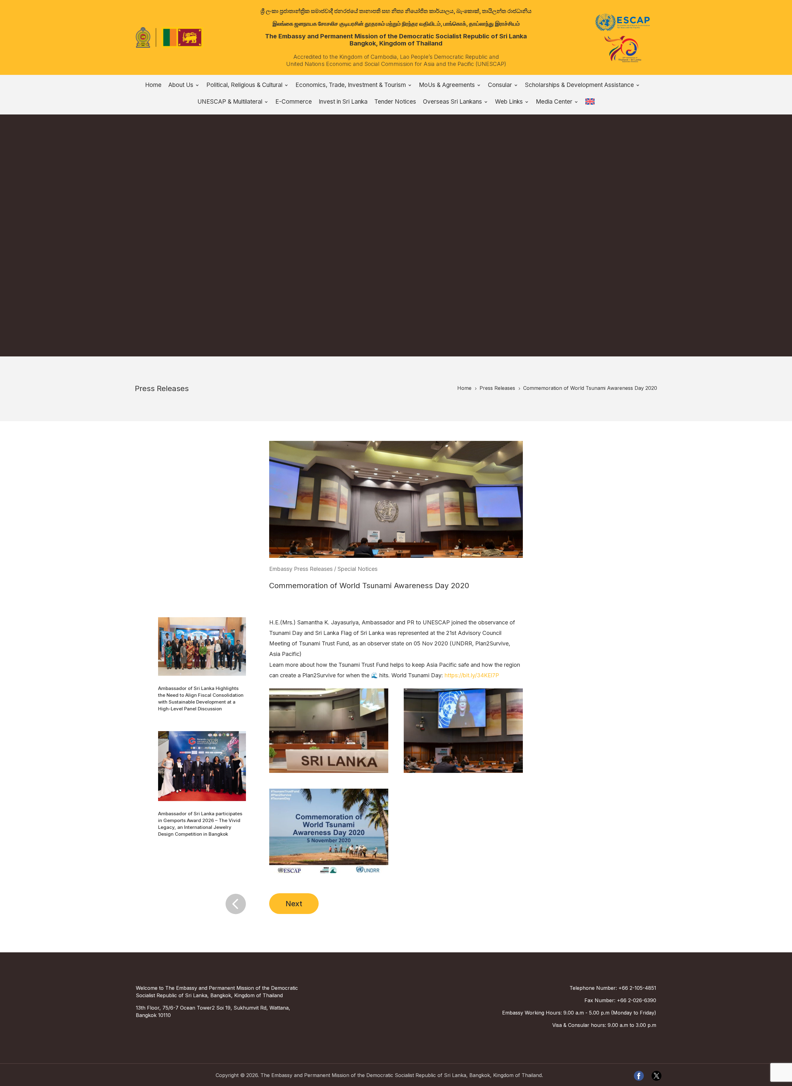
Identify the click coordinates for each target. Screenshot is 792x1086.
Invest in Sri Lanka (343, 102)
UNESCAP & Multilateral (229, 102)
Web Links (509, 102)
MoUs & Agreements (447, 85)
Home (153, 85)
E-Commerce (293, 102)
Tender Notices (395, 102)
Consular (500, 85)
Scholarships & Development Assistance (579, 85)
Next (294, 903)
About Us (180, 85)
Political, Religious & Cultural (244, 85)
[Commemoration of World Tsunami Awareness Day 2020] (328, 772)
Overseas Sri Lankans (452, 102)
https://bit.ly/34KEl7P (472, 675)
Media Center (554, 102)
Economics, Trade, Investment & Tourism (350, 85)
